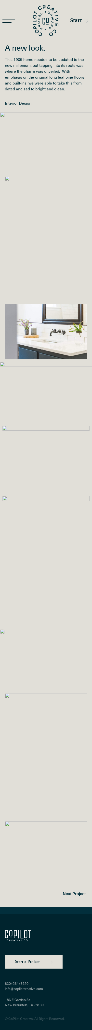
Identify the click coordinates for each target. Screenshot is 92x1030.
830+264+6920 (16, 983)
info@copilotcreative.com (24, 988)
